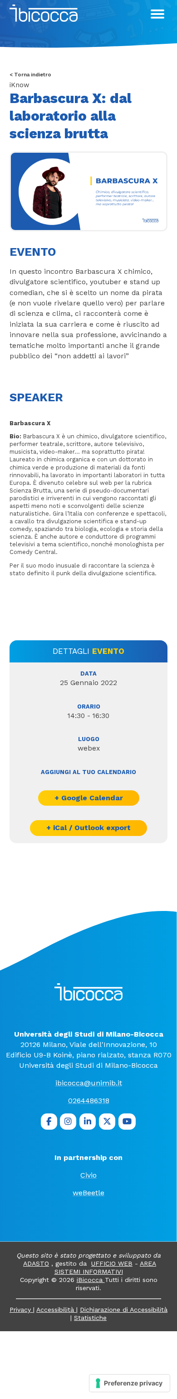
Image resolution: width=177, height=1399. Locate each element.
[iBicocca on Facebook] (49, 1121)
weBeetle (88, 1192)
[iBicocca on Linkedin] (87, 1121)
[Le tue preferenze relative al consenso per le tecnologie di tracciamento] (129, 1383)
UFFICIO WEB (112, 1263)
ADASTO (36, 1263)
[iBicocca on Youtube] (127, 1121)
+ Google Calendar (88, 797)
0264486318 (88, 1100)
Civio (88, 1175)
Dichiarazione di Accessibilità (123, 1309)
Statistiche (90, 1317)
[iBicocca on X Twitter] (107, 1121)
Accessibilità (56, 1309)
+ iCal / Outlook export (88, 827)
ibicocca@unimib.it (88, 1083)
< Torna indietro (30, 75)
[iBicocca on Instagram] (68, 1121)
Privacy (21, 1309)
